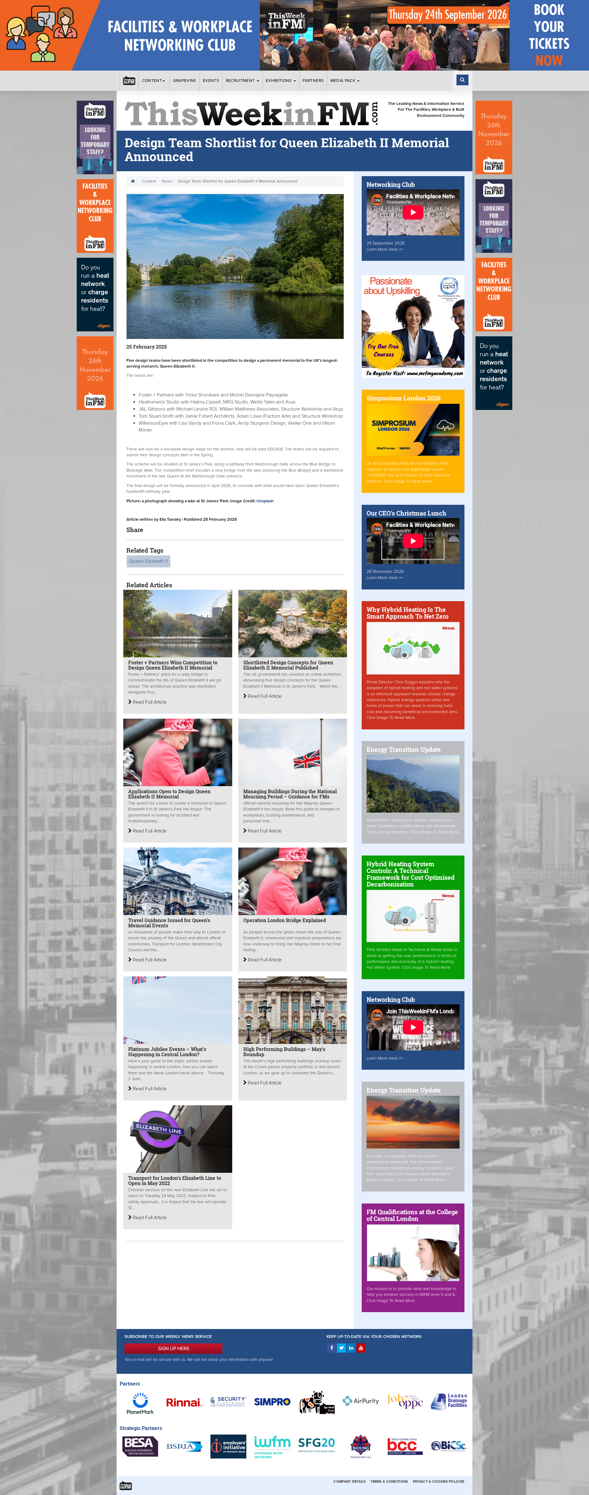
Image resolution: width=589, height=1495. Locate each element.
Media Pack (343, 80)
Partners (313, 80)
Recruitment (241, 80)
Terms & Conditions (389, 1482)
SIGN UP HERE (173, 1349)
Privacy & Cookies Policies (438, 1482)
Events (211, 80)
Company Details (349, 1482)
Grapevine (184, 80)
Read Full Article (149, 702)
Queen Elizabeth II (148, 561)
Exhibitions (279, 80)
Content (152, 80)
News (167, 181)
